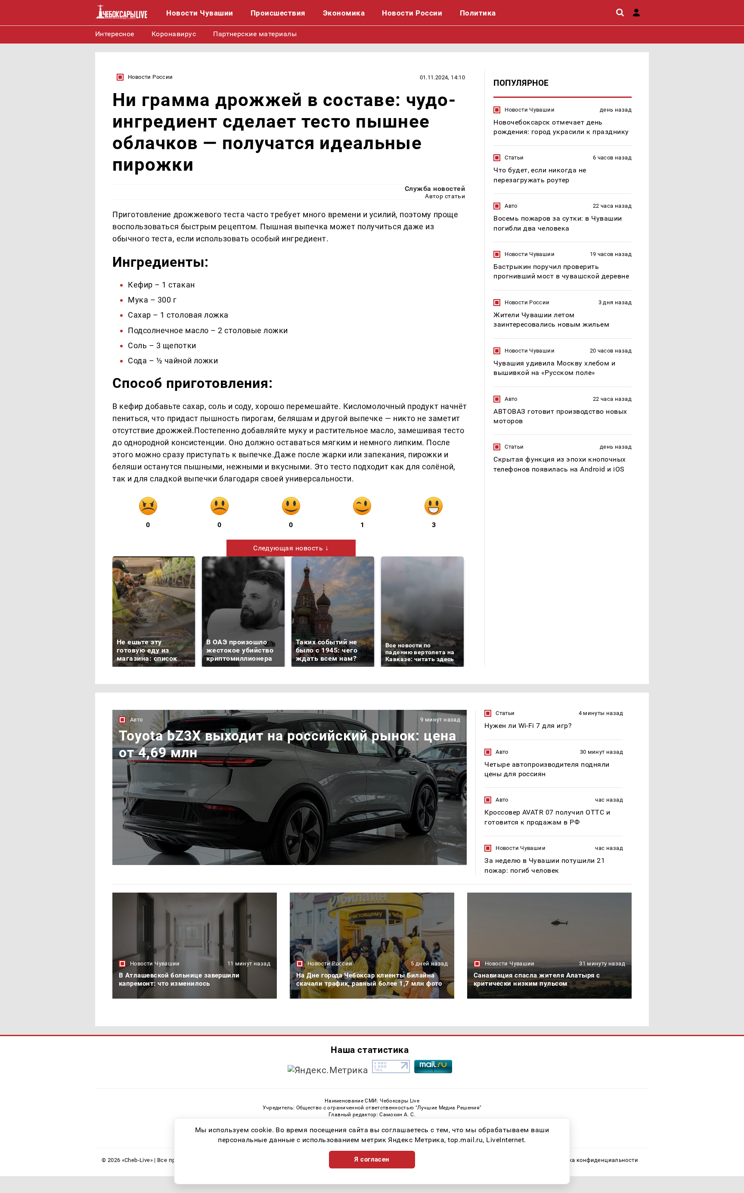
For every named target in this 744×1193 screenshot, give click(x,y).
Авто (511, 206)
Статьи (514, 158)
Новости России (150, 77)
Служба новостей (435, 188)
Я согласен (372, 1159)
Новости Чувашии (530, 109)
